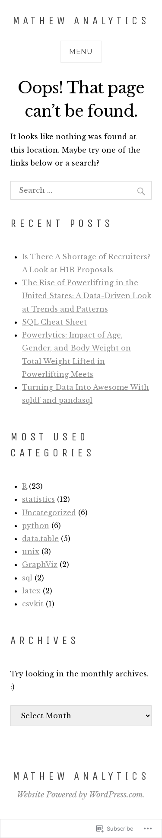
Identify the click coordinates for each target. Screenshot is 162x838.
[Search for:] (81, 190)
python (35, 525)
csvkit (33, 603)
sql (27, 578)
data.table (40, 538)
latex (31, 590)
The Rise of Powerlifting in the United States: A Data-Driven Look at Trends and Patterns (86, 295)
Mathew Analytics (81, 20)
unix (30, 551)
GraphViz (39, 564)
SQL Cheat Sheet (54, 322)
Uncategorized (49, 512)
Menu (81, 52)
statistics (38, 499)
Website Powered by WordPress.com (80, 795)
